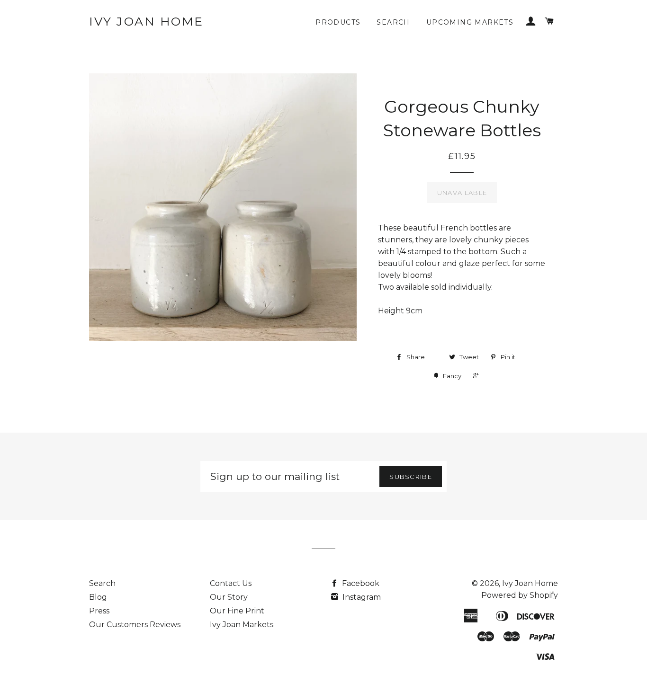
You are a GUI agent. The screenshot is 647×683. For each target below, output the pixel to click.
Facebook (359, 583)
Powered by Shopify (519, 595)
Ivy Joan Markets (241, 624)
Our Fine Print (237, 610)
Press (99, 610)
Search (393, 22)
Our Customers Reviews (134, 624)
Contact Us (231, 583)
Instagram (361, 597)
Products (337, 22)
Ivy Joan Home (146, 21)
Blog (98, 597)
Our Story (229, 597)
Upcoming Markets (469, 22)
